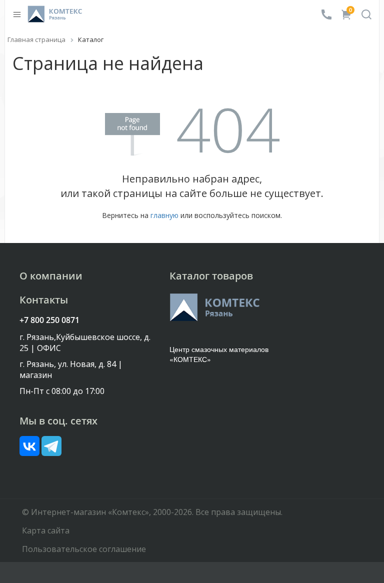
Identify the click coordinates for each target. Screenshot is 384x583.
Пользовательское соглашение (84, 549)
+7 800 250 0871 (50, 320)
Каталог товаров (211, 275)
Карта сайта (46, 530)
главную (164, 215)
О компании (51, 275)
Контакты (44, 299)
